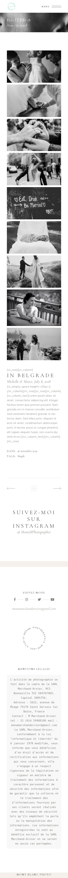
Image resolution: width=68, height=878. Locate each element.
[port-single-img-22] (34, 344)
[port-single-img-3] (34, 135)
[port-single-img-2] (34, 101)
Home (10, 25)
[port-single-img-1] (34, 66)
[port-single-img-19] (34, 169)
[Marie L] (34, 308)
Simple (21, 456)
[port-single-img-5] (34, 237)
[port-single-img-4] (34, 203)
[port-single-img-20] (34, 271)
